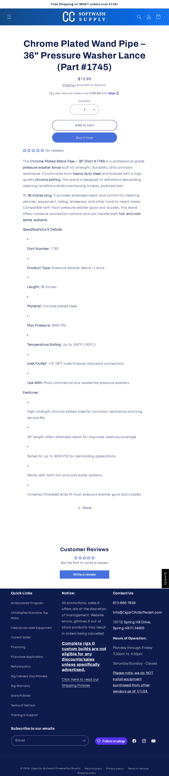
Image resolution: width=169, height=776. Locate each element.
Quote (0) (165, 578)
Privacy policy (114, 769)
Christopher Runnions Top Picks (29, 615)
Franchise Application (27, 656)
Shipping (68, 85)
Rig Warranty (21, 686)
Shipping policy (86, 773)
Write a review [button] (84, 574)
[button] (9, 16)
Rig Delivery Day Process (29, 676)
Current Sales (21, 637)
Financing (18, 647)
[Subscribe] (83, 740)
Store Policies (21, 695)
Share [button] (87, 507)
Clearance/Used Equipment (31, 627)
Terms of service (138, 769)
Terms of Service (23, 705)
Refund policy (21, 666)
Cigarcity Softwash (43, 768)
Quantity (84, 101)
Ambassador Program (27, 603)
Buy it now (84, 137)
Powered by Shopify (67, 768)
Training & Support (24, 715)
